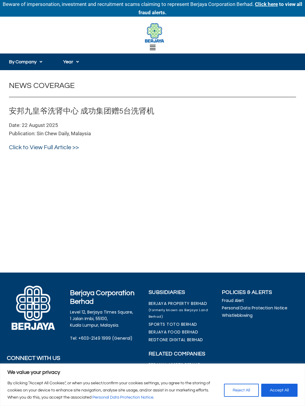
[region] (152, 384)
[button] (152, 47)
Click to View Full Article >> (44, 147)
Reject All (241, 390)
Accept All (279, 390)
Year (68, 61)
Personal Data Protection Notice (122, 397)
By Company (23, 61)
